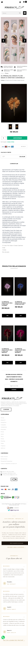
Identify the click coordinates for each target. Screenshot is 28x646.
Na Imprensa (4, 458)
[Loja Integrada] (13, 510)
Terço (2, 436)
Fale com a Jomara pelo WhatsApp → (14, 640)
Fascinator (3, 429)
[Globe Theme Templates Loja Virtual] (13, 508)
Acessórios (3, 422)
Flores (6, 73)
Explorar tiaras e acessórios (15, 547)
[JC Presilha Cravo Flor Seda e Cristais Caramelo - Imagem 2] (16, 126)
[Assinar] (14, 389)
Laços (2, 434)
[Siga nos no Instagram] (15, 479)
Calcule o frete (6, 152)
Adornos (3, 448)
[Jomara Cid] (14, 7)
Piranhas (3, 441)
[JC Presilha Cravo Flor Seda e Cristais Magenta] (20, 342)
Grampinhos (4, 427)
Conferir (6, 409)
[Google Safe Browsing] (16, 497)
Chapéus (3, 445)
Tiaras (2, 443)
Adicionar (17, 138)
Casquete (3, 424)
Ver (7, 315)
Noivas (2, 417)
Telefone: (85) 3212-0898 (8, 471)
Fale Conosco (4, 456)
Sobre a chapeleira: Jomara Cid (9, 463)
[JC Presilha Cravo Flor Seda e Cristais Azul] (20, 295)
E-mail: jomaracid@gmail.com (9, 474)
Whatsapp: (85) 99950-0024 (9, 473)
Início (2, 73)
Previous (3, 41)
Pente (2, 438)
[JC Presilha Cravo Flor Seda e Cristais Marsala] (7, 342)
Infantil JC (3, 420)
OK (22, 156)
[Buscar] (20, 13)
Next (24, 41)
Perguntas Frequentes (6, 461)
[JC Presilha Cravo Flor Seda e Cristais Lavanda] (7, 295)
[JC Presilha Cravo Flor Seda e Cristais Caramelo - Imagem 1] (10, 126)
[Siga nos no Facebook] (12, 479)
